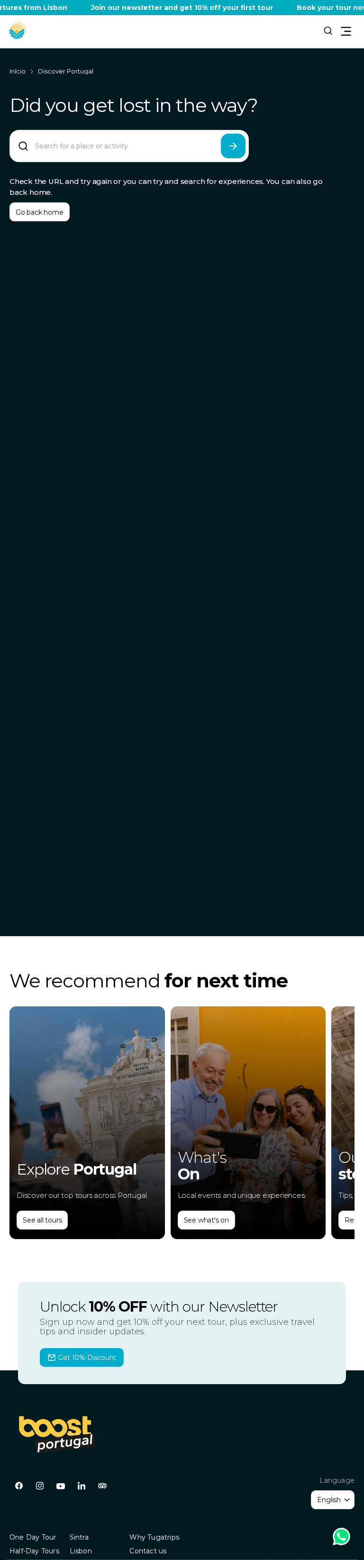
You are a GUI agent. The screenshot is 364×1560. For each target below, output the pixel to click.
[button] (18, 30)
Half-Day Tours (34, 1551)
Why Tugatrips (154, 1537)
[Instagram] (39, 1486)
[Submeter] (233, 146)
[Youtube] (60, 1486)
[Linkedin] (81, 1486)
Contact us (147, 1551)
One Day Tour (32, 1537)
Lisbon (81, 1551)
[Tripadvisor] (102, 1486)
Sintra (79, 1537)
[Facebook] (18, 1486)
